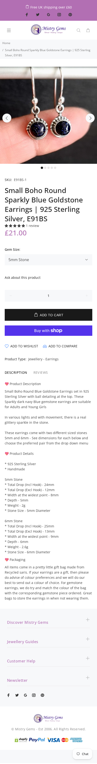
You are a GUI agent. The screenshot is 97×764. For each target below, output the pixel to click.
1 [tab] (42, 168)
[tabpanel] (48, 115)
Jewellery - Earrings (43, 359)
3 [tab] (48, 168)
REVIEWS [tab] (40, 372)
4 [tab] (52, 168)
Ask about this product (22, 277)
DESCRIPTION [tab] (16, 372)
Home (6, 43)
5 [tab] (55, 168)
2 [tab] (45, 168)
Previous (6, 118)
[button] (15, 225)
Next (90, 118)
